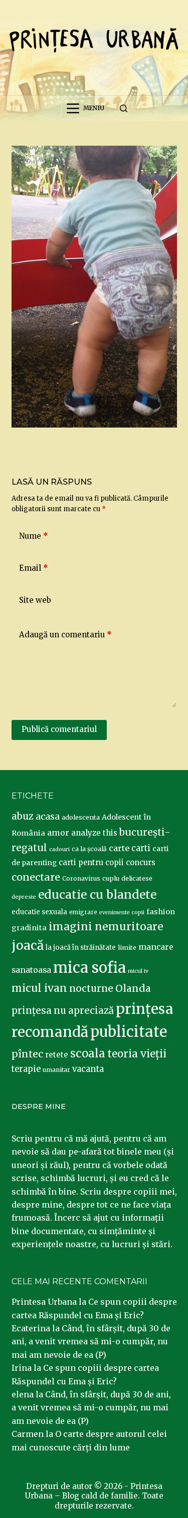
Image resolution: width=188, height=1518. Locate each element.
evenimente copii (121, 912)
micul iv (138, 971)
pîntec (27, 1054)
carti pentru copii (91, 862)
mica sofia (89, 967)
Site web (35, 600)
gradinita (29, 927)
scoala (87, 1053)
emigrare (83, 912)
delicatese (136, 878)
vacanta (88, 1069)
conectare (36, 877)
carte (119, 848)
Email (33, 568)
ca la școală (89, 849)
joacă (28, 945)
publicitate (128, 1032)
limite (127, 947)
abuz (23, 816)
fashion (160, 911)
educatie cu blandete (97, 894)
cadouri (59, 849)
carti (140, 848)
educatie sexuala (39, 912)
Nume (33, 536)
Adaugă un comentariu (65, 634)
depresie (24, 896)
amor (58, 833)
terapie (26, 1069)
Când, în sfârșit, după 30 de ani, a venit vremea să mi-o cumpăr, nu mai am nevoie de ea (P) (91, 1341)
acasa (48, 816)
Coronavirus (81, 878)
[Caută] (123, 108)
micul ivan (39, 988)
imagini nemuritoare (106, 926)
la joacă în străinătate (81, 947)
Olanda (133, 988)
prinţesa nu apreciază (63, 1010)
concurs (140, 862)
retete (56, 1054)
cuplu (110, 878)
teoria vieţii (136, 1053)
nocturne (91, 988)
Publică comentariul (59, 729)
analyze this (94, 833)
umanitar (56, 1069)
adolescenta (81, 817)
